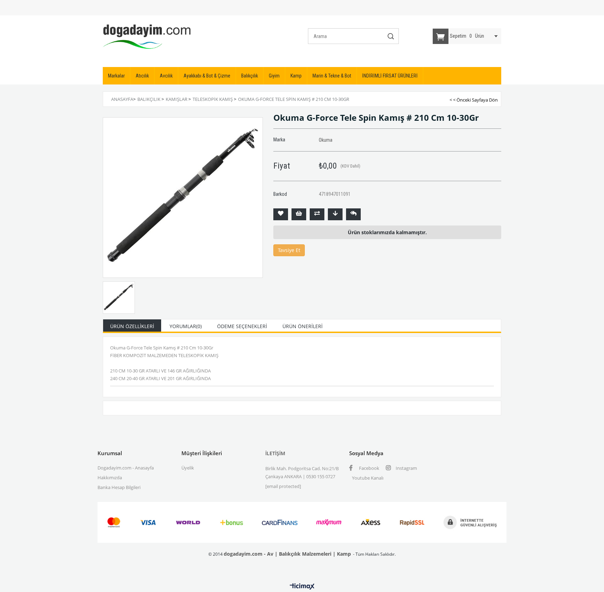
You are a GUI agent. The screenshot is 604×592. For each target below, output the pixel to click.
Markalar (116, 76)
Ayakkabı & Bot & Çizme (207, 76)
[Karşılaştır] (317, 214)
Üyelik (187, 468)
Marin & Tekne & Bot (331, 76)
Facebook (368, 468)
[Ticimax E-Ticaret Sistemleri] (302, 586)
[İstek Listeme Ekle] (299, 214)
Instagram (406, 468)
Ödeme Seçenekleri (242, 326)
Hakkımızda (110, 477)
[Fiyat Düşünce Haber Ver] (335, 214)
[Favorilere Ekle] (280, 214)
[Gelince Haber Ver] (353, 214)
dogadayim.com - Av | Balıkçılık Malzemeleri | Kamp (287, 553)
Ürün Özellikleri (132, 326)
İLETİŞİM (275, 453)
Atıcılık (142, 76)
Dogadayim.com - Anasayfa (126, 468)
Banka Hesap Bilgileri (119, 487)
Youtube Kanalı (367, 478)
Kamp (296, 76)
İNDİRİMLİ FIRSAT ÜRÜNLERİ (390, 76)
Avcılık (166, 76)
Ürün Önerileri (302, 326)
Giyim (274, 76)
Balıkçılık (249, 76)
